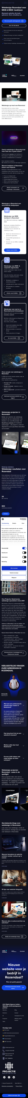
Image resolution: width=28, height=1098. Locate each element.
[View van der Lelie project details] (10, 443)
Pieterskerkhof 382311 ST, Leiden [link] (9, 1054)
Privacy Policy (19, 1086)
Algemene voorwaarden (7, 1086)
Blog (16, 1010)
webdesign (14, 781)
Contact (16, 1013)
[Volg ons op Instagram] (4, 1077)
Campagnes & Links (19, 1015)
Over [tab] (23, 523)
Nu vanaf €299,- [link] (12, 338)
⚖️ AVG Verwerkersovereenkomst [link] (11, 1033)
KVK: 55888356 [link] (9, 1058)
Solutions (5, 1013)
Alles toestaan (14, 568)
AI (3, 1015)
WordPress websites (8, 423)
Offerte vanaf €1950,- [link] (12, 250)
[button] (14, 188)
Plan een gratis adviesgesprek (12, 21)
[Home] (7, 3)
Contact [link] (6, 514)
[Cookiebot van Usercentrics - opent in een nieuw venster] (20, 519)
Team (4, 1021)
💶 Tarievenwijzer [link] (7, 1038)
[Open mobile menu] (25, 3)
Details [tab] (14, 523)
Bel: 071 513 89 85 (14, 25)
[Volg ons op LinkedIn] (14, 1077)
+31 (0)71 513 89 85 (9, 1050)
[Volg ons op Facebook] (9, 1077)
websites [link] (11, 154)
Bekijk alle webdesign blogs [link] (12, 936)
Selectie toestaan (14, 572)
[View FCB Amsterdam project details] (10, 799)
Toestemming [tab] (5, 523)
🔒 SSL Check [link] (6, 1030)
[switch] (24, 552)
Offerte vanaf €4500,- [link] (12, 293)
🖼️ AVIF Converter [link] (7, 1041)
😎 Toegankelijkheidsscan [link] (9, 1035)
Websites (5, 1010)
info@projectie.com (9, 1047)
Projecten (5, 1018)
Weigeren (14, 577)
